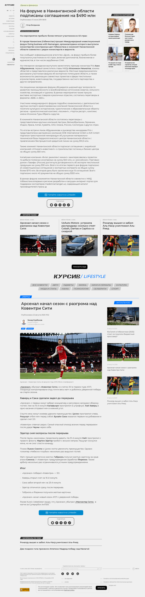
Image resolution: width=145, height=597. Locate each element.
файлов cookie (69, 590)
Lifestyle (11, 34)
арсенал (30, 328)
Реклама (11, 50)
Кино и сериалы (101, 285)
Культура (121, 285)
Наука (65, 289)
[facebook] (62, 573)
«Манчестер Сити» (84, 502)
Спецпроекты (10, 53)
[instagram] (67, 573)
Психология (81, 289)
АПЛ (23, 328)
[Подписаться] (99, 569)
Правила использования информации (116, 578)
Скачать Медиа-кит (109, 585)
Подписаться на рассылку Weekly (74, 566)
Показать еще (79, 267)
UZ (10, 10)
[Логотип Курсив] (9, 5)
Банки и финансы (8, 23)
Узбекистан (10, 64)
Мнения (11, 29)
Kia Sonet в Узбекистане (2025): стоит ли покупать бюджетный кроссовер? (120, 334)
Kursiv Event (10, 36)
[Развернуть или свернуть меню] (13, 42)
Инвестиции (10, 21)
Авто (55, 285)
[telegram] (72, 573)
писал (47, 502)
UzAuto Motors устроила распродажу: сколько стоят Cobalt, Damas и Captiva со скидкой (78, 227)
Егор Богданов (33, 25)
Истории (11, 18)
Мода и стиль (48, 289)
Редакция (11, 48)
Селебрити (100, 289)
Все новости (40, 285)
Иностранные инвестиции (29, 31)
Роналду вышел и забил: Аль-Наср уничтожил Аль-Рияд (119, 226)
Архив (66, 582)
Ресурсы (11, 26)
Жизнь (83, 285)
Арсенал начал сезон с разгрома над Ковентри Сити (35, 226)
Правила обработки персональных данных (117, 582)
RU (7, 10)
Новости (11, 16)
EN (13, 10)
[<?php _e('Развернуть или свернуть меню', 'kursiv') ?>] (13, 59)
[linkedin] (77, 573)
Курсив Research (9, 31)
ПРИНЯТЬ (101, 588)
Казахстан (10, 62)
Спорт (115, 289)
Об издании (68, 578)
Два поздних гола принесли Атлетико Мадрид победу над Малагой (54, 549)
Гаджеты (68, 285)
